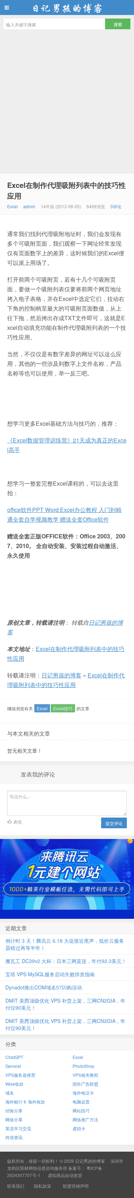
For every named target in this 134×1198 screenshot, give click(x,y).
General (13, 1066)
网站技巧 (81, 1110)
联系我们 (15, 1186)
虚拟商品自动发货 (65, 1175)
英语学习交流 (18, 1128)
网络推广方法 (85, 1119)
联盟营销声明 (75, 1186)
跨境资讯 (14, 1137)
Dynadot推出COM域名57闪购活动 (43, 987)
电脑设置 (81, 1102)
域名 (9, 1093)
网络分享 (14, 1119)
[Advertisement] (67, 103)
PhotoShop (83, 1066)
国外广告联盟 (85, 1084)
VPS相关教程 (85, 1075)
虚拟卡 (79, 1128)
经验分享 (14, 1110)
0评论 (115, 206)
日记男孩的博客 (67, 7)
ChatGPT (14, 1057)
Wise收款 (14, 1084)
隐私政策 (42, 1186)
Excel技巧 (63, 708)
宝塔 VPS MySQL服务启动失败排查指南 (50, 974)
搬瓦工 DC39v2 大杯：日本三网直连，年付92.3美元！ (65, 960)
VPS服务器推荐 (20, 1075)
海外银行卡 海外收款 (25, 1102)
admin (29, 206)
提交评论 (114, 823)
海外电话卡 (83, 1093)
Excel (12, 206)
